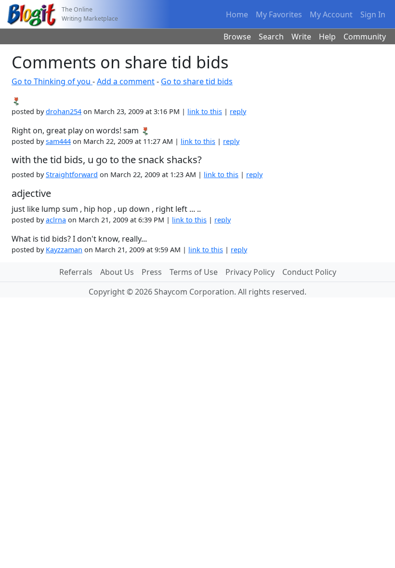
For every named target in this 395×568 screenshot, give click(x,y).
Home (237, 14)
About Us (117, 272)
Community (364, 36)
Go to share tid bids (197, 81)
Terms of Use (194, 272)
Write (301, 36)
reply (238, 111)
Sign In (372, 14)
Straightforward (72, 174)
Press (152, 272)
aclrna (56, 219)
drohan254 (63, 111)
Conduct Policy (309, 272)
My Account (331, 14)
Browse (237, 36)
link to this (204, 111)
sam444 (58, 141)
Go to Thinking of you (52, 81)
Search (271, 36)
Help (327, 36)
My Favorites (279, 14)
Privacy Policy (250, 272)
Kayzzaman (64, 249)
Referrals (75, 272)
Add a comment (126, 81)
